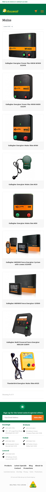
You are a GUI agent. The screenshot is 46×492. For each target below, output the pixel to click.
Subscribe (38, 417)
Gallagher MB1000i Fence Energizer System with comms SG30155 (23, 263)
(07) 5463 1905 (10, 441)
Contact (17, 468)
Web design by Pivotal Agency (26, 477)
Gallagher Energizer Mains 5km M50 (23, 223)
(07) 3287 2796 (10, 428)
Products (8, 465)
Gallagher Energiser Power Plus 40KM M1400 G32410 (23, 64)
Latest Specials (20, 465)
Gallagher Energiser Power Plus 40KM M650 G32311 (23, 105)
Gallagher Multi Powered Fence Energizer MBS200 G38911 (23, 343)
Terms (31, 472)
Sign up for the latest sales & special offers (23, 413)
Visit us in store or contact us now (14, 2)
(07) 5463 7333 (30, 441)
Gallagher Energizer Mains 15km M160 (23, 145)
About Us (39, 465)
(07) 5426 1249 (10, 454)
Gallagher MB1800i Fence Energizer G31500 (23, 303)
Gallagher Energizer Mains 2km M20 (23, 184)
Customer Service (9, 472)
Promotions (28, 468)
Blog (31, 465)
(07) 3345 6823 (30, 428)
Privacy (26, 472)
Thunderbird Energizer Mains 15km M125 (23, 383)
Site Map (19, 472)
